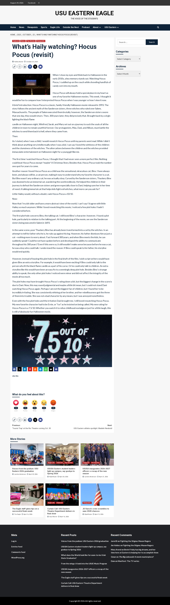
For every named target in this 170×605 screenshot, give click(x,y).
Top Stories (31, 41)
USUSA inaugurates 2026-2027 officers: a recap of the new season (96, 471)
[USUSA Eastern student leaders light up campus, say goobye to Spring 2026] (62, 454)
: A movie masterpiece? (136, 557)
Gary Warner (53, 516)
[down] (99, 27)
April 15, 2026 (99, 514)
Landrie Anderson (20, 474)
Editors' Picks (17, 463)
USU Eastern (110, 27)
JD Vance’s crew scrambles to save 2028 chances (96, 510)
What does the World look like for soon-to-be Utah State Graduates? (83, 556)
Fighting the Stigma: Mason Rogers (135, 541)
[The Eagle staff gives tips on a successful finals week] (27, 494)
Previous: (31, 426)
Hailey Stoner (18, 62)
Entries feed (16, 546)
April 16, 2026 (28, 514)
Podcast (86, 27)
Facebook (31, 3)
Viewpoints (32, 27)
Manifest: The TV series (128, 561)
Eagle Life (55, 27)
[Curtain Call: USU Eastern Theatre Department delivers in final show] (62, 494)
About (95, 27)
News (21, 27)
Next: (93, 426)
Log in (14, 541)
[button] (14, 66)
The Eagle (17, 514)
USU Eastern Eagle (84, 13)
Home (13, 27)
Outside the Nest (71, 27)
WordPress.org (17, 557)
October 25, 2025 (32, 62)
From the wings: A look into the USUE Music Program (84, 563)
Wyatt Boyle (53, 477)
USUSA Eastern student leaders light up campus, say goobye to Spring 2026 (61, 471)
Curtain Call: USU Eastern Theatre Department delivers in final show (61, 511)
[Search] (158, 27)
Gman (113, 557)
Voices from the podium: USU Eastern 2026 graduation (25, 470)
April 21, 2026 (103, 477)
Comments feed (18, 552)
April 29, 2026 (33, 474)
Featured (16, 41)
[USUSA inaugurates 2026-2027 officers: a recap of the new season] (97, 454)
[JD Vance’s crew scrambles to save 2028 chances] (97, 494)
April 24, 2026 (63, 477)
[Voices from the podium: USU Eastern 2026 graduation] (27, 454)
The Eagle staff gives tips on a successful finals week (25, 510)
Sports (44, 27)
